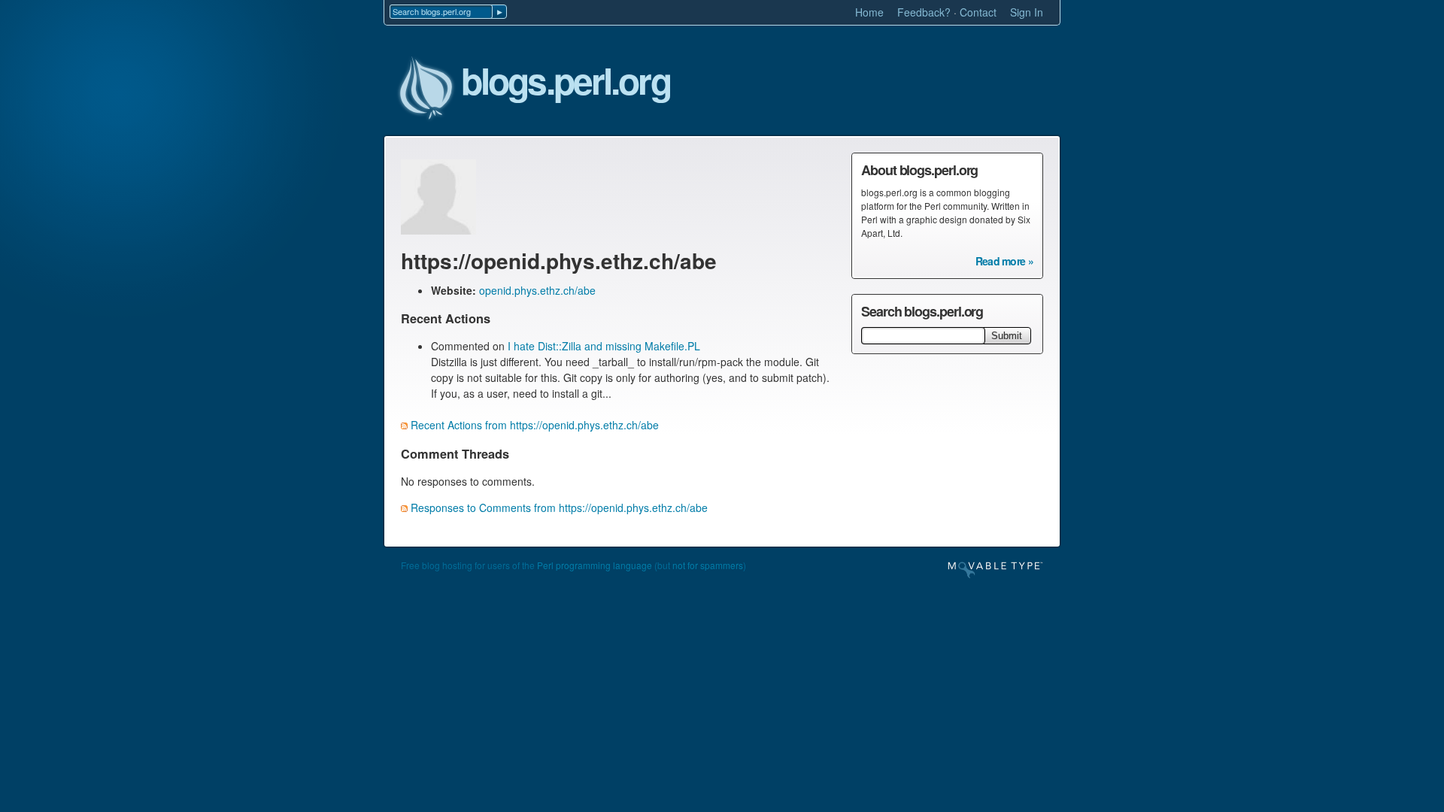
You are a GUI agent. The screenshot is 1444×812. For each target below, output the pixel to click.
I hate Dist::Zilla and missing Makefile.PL (604, 345)
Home (869, 12)
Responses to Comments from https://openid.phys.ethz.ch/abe (559, 507)
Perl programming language (594, 565)
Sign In (1026, 12)
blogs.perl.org (565, 81)
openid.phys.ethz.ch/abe (537, 290)
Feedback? (924, 12)
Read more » (1004, 260)
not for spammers (707, 565)
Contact (978, 12)
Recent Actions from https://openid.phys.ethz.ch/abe (535, 424)
